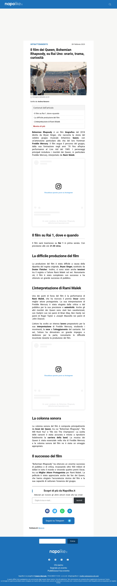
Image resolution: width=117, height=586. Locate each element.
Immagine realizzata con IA (40, 97)
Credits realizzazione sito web (89, 576)
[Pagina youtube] (68, 560)
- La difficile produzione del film (46, 118)
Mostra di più (39, 126)
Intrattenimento (39, 44)
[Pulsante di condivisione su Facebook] (47, 511)
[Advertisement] (58, 25)
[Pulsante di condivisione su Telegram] (69, 511)
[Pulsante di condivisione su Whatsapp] (62, 511)
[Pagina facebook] (49, 560)
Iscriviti (79, 500)
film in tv (41, 528)
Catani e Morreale (41, 576)
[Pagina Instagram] (56, 560)
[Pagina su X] (62, 560)
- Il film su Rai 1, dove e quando (46, 113)
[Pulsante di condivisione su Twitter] (54, 511)
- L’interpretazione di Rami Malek (46, 122)
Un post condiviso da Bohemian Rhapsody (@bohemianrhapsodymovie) (58, 222)
